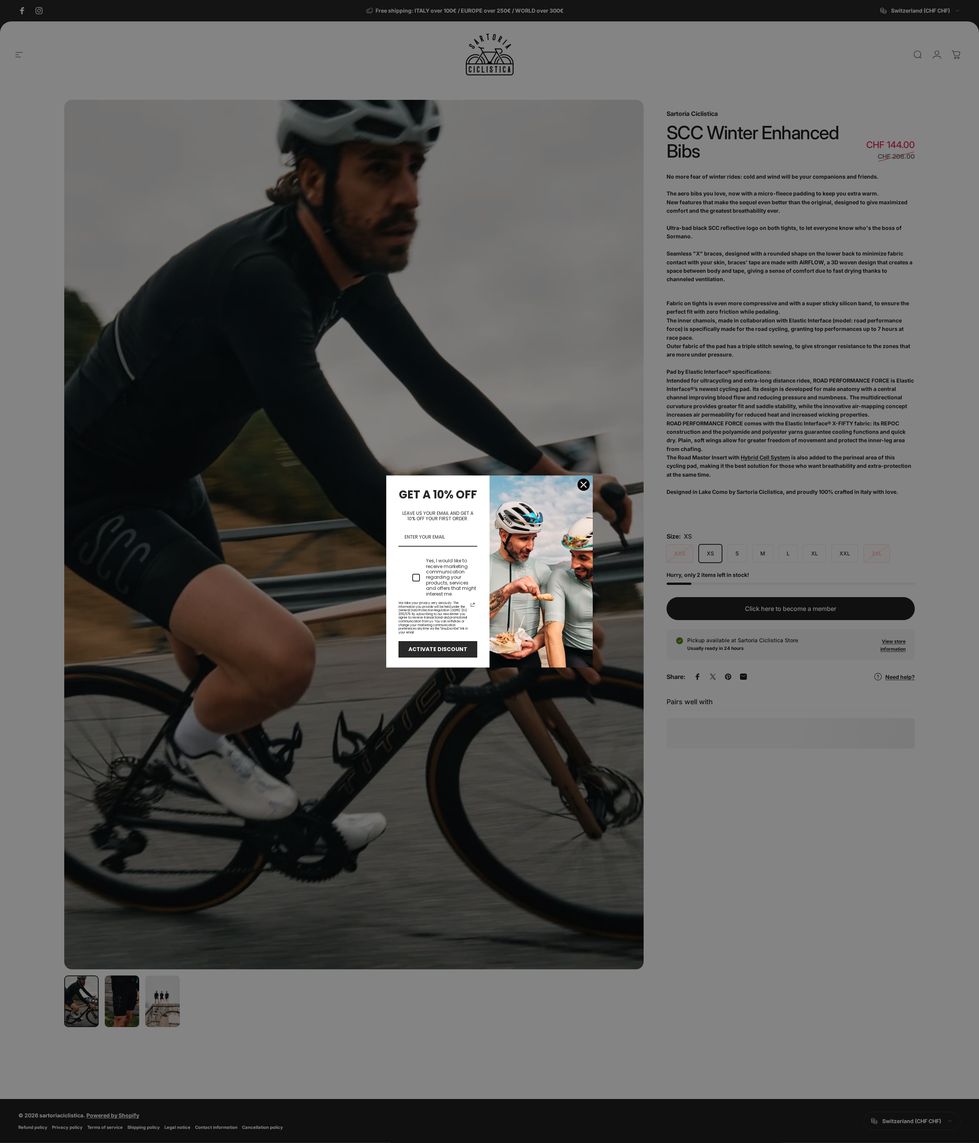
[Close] (583, 484)
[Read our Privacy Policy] (472, 604)
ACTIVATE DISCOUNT (437, 649)
